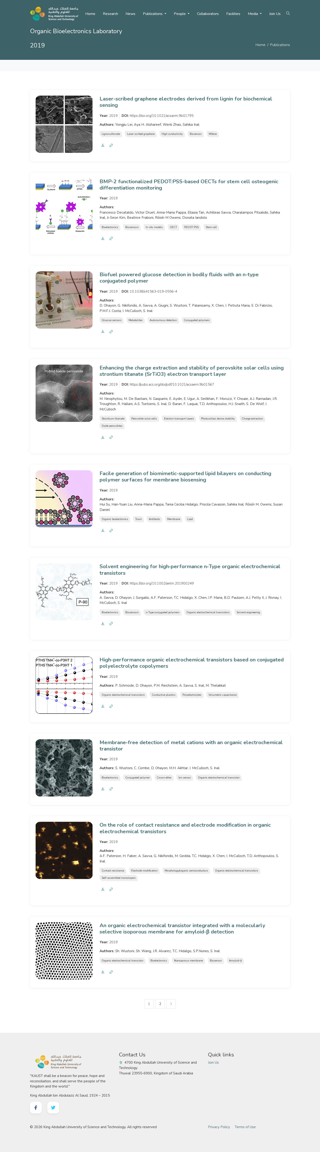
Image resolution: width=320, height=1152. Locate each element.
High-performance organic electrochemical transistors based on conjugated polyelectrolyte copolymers (192, 663)
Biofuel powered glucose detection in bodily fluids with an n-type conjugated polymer (179, 277)
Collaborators (208, 13)
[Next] (171, 1003)
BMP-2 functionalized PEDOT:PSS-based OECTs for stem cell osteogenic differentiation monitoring (189, 184)
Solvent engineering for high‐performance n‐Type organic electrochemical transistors (190, 569)
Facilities (233, 13)
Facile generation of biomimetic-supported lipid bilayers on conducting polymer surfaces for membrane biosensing (185, 476)
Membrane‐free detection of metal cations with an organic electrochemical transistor (191, 745)
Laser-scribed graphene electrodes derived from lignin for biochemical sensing (186, 102)
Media (253, 13)
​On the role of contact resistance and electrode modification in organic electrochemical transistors (185, 828)
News (130, 13)
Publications (153, 13)
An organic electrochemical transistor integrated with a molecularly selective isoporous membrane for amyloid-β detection (182, 928)
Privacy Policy (219, 1127)
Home (90, 13)
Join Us (275, 13)
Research (110, 13)
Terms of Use (245, 1127)
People (180, 13)
